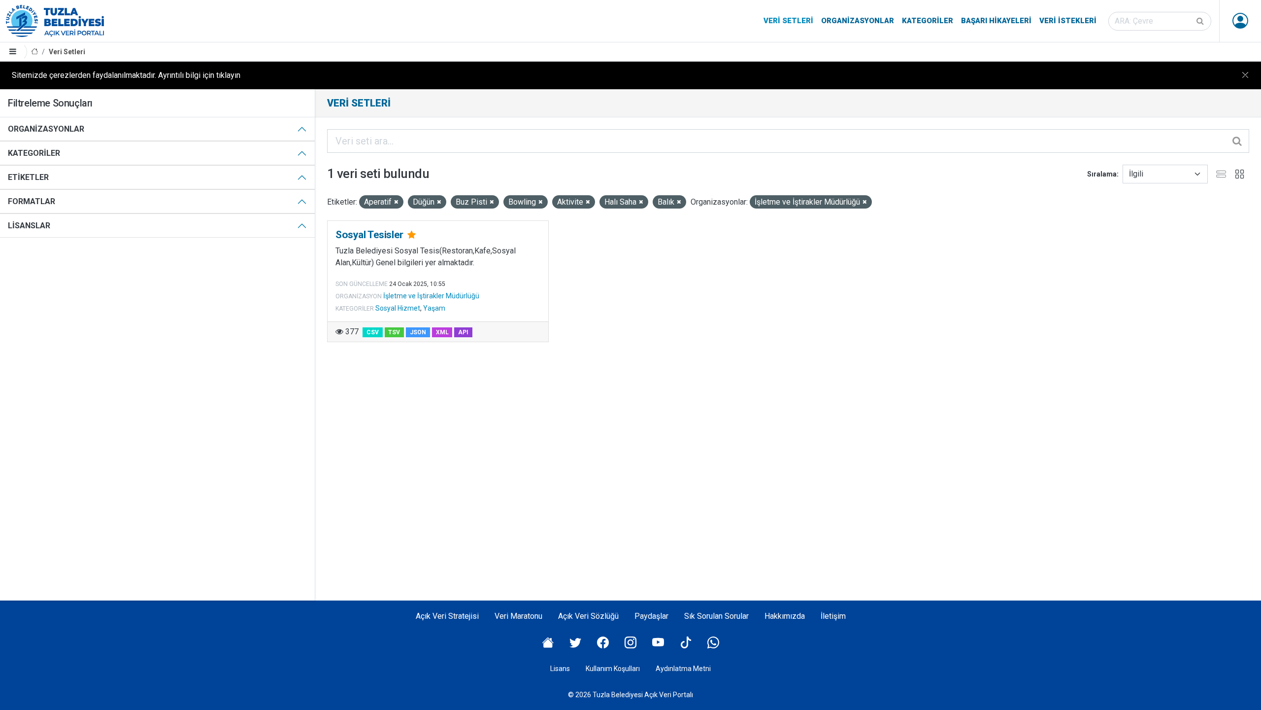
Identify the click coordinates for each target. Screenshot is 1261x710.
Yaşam (434, 308)
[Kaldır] (396, 202)
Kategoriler (927, 20)
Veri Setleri (788, 20)
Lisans (560, 669)
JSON (418, 332)
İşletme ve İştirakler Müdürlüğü (431, 296)
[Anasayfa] (34, 52)
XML (442, 332)
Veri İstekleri (1067, 20)
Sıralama (1102, 174)
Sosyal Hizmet (397, 308)
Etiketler (28, 177)
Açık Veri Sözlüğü (588, 616)
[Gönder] (1201, 21)
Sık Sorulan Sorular (716, 616)
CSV (372, 332)
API (463, 332)
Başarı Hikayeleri (996, 20)
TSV (394, 332)
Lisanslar (29, 225)
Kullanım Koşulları (613, 669)
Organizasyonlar (857, 20)
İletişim (833, 616)
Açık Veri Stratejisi (447, 616)
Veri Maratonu (518, 616)
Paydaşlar (651, 616)
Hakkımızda (784, 616)
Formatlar (31, 201)
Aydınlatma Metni (683, 669)
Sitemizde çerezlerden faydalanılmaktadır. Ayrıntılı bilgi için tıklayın (126, 75)
